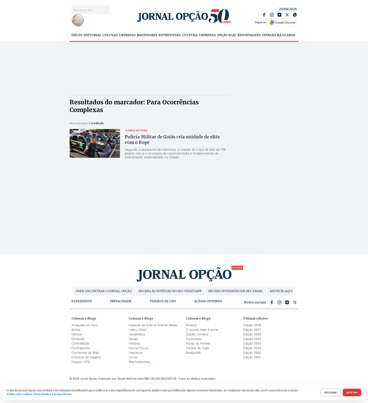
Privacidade (120, 301)
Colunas (110, 35)
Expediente (81, 301)
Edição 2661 (252, 357)
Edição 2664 (252, 343)
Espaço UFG (80, 362)
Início (76, 35)
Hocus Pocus (138, 348)
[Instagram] (272, 15)
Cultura (190, 35)
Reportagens (249, 35)
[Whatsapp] (295, 15)
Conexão (78, 339)
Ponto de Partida (198, 343)
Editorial (92, 35)
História (134, 343)
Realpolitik (193, 353)
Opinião (269, 35)
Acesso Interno (208, 301)
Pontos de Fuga (197, 348)
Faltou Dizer (137, 330)
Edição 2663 (252, 348)
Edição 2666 (252, 334)
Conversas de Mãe (85, 353)
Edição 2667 (252, 330)
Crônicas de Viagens (86, 357)
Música (191, 325)
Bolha (75, 330)
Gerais (133, 339)
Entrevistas (170, 35)
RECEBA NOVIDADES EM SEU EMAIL (235, 291)
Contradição (80, 343)
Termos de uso (163, 301)
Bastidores (147, 35)
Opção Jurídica (197, 334)
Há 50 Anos (286, 35)
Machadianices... (140, 362)
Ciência (76, 334)
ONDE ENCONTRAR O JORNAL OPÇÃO (104, 291)
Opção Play (226, 35)
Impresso (127, 35)
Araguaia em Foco (84, 325)
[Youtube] (279, 15)
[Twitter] (287, 15)
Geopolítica (137, 334)
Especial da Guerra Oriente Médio (153, 325)
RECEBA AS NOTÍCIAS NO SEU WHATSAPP (170, 291)
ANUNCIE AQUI (281, 291)
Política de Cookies (19, 394)
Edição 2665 (252, 339)
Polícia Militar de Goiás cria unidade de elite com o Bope (172, 139)
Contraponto (80, 348)
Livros (133, 357)
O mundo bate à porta (202, 330)
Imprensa (207, 35)
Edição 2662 (252, 353)
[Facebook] (264, 15)
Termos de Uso (62, 394)
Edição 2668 (252, 325)
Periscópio (193, 339)
